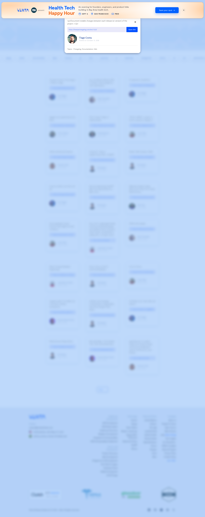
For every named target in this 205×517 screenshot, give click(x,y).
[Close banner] (184, 10)
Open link (132, 29)
